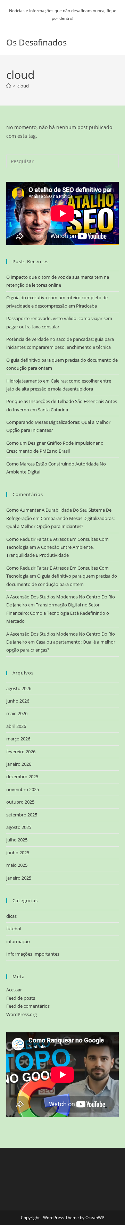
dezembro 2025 (22, 776)
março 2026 (18, 739)
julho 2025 (16, 840)
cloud (23, 86)
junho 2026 (17, 701)
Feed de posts (20, 998)
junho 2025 (17, 852)
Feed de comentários (28, 1006)
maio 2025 (16, 865)
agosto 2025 (18, 827)
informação (18, 941)
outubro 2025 (20, 802)
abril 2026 (16, 726)
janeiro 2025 (18, 878)
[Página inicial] (8, 86)
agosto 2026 (18, 688)
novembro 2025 (22, 789)
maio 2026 (16, 713)
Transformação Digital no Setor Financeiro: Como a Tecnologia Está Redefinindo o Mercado (57, 613)
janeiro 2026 (18, 764)
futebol (13, 928)
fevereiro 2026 (20, 751)
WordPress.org (21, 1014)
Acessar (14, 990)
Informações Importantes (32, 954)
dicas (11, 916)
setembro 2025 (21, 815)
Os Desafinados (36, 42)
